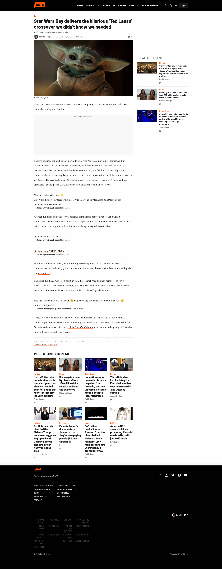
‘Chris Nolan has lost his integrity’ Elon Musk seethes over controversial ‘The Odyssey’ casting (120, 385)
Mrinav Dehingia (65, 393)
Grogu (116, 216)
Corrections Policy (66, 486)
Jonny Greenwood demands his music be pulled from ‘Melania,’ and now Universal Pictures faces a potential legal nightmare (96, 386)
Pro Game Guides (40, 521)
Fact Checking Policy (66, 489)
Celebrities (108, 5)
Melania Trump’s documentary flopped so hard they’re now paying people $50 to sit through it (70, 434)
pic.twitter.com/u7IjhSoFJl (47, 236)
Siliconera (54, 526)
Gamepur (68, 520)
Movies (90, 5)
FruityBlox (67, 541)
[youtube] (185, 475)
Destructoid (83, 526)
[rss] (160, 475)
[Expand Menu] (176, 5)
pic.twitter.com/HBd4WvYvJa (48, 204)
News (80, 5)
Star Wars (77, 104)
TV (97, 5)
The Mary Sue (83, 535)
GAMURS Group (183, 554)
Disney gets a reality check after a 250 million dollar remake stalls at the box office (69, 383)
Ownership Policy (42, 489)
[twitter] (172, 475)
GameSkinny (53, 535)
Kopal (61, 445)
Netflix (133, 5)
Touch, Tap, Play (39, 542)
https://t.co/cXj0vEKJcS (46, 305)
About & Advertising (43, 486)
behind (80, 327)
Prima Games (41, 527)
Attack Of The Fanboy (82, 521)
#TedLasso (97, 199)
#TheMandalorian (112, 199)
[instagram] (166, 475)
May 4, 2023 (65, 208)
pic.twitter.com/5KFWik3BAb (49, 251)
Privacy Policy (40, 496)
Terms (36, 493)
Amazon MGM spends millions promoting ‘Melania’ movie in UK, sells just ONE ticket (121, 432)
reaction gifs (44, 272)
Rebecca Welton (42, 285)
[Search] (166, 5)
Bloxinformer (82, 541)
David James (39, 399)
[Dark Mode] (171, 5)
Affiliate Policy (64, 496)
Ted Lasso (122, 104)
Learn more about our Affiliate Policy (45, 344)
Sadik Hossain (90, 399)
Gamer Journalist (39, 536)
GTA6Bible (39, 547)
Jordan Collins (116, 396)
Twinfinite (54, 520)
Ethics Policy (63, 493)
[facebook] (179, 475)
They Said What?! (150, 5)
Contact (38, 500)
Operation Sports (67, 536)
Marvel (122, 5)
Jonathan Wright (40, 454)
